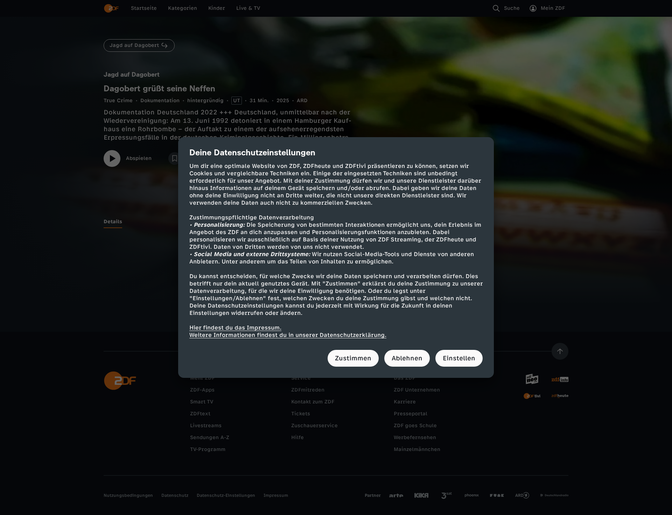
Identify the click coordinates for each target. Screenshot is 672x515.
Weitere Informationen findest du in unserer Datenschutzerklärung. (287, 335)
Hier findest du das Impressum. (235, 327)
